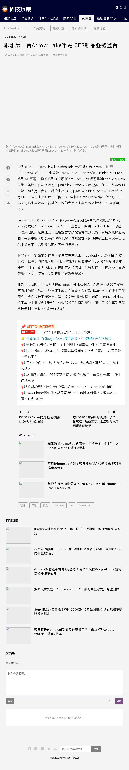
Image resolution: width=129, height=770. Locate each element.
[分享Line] (8, 179)
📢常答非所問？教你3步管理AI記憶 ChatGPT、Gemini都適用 (66, 386)
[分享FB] (8, 168)
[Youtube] (117, 8)
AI (71, 505)
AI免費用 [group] (39, 28)
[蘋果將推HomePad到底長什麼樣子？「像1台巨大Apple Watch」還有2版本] (31, 449)
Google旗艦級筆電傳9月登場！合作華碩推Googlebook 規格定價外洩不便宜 (77, 571)
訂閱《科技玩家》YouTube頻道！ (68, 332)
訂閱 (95, 749)
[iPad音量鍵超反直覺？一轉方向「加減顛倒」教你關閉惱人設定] (18, 535)
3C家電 (86, 18)
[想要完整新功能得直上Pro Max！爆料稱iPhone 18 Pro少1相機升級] (31, 490)
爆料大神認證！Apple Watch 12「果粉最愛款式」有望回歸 (76, 589)
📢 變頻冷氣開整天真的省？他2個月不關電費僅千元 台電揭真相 (68, 344)
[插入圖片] (110, 701)
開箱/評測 (70, 18)
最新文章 (10, 18)
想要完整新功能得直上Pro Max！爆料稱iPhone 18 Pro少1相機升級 (84, 486)
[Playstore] (48, 748)
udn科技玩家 (10, 37)
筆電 (34, 505)
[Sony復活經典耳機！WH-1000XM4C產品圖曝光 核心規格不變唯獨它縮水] (18, 615)
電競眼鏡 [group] (58, 28)
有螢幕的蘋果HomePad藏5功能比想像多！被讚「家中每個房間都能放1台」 (77, 551)
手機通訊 (27, 18)
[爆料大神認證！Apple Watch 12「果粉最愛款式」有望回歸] (18, 595)
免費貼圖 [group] (100, 28)
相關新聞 (12, 520)
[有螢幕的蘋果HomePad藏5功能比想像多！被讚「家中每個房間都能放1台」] (18, 555)
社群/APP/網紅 (48, 18)
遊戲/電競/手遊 (106, 18)
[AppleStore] (54, 748)
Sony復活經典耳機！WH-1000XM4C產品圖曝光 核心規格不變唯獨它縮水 (78, 611)
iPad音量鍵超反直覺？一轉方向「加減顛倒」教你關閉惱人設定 (77, 531)
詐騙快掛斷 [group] (79, 28)
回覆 (119, 701)
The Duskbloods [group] (15, 28)
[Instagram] (35, 748)
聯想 (23, 505)
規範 (10, 701)
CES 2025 (59, 505)
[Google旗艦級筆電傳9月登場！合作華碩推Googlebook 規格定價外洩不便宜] (18, 575)
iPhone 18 (27, 435)
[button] (121, 8)
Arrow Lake (85, 505)
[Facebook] (29, 748)
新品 (45, 505)
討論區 (10, 653)
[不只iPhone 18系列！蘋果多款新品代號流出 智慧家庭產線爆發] (31, 469)
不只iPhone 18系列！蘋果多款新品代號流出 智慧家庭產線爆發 (84, 465)
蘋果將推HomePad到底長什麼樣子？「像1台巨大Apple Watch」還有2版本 (83, 445)
